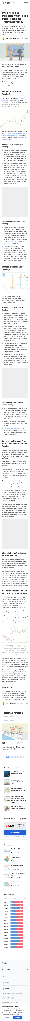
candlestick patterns (12, 135)
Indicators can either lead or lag (13, 428)
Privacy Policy (14, 1002)
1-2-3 (18, 137)
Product (5, 963)
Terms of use (5, 1002)
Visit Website (15, 833)
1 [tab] (7, 757)
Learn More (7, 1017)
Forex (4, 976)
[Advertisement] (15, 202)
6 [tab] (22, 757)
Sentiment (6, 970)
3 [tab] (13, 757)
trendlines (9, 133)
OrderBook (7, 292)
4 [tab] (16, 757)
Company (5, 982)
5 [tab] (19, 757)
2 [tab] (10, 757)
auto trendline (16, 241)
